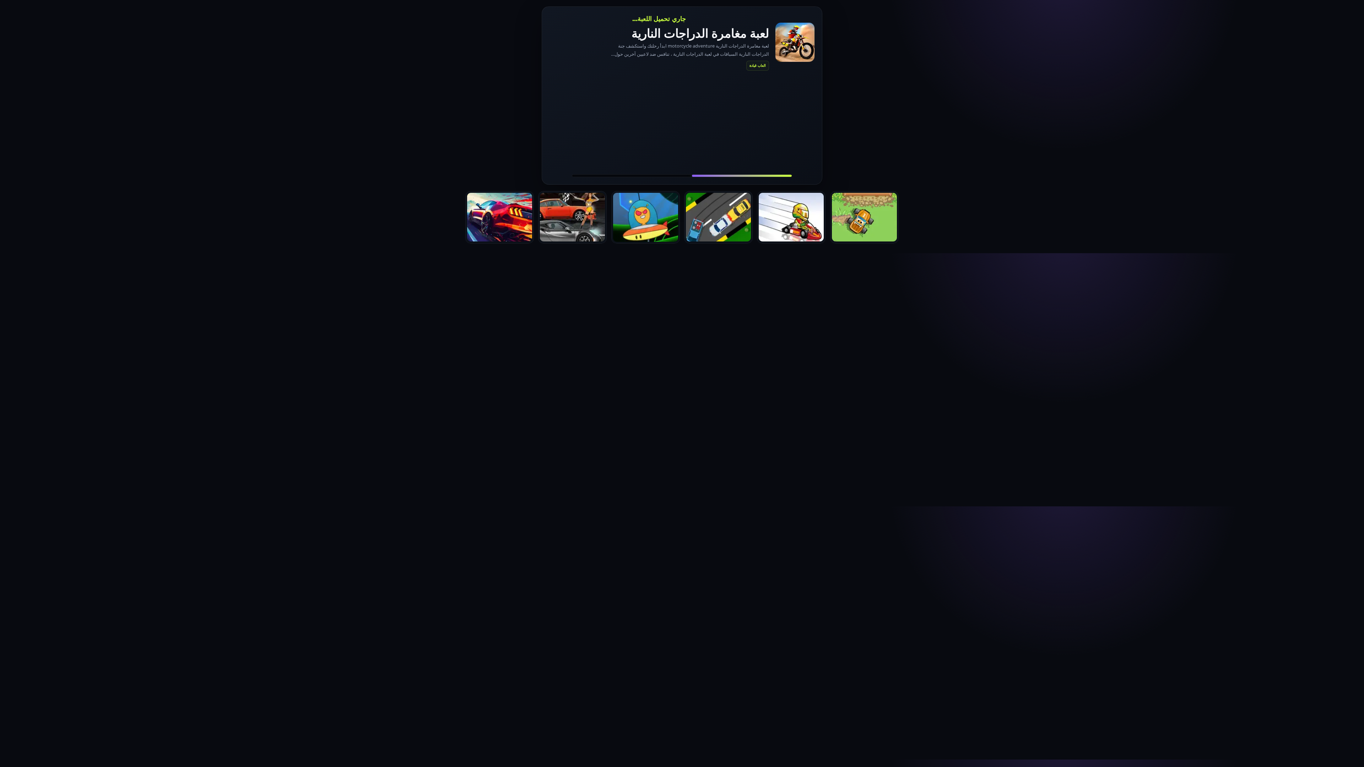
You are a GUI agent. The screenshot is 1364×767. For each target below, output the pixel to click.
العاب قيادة (757, 65)
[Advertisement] (682, 122)
